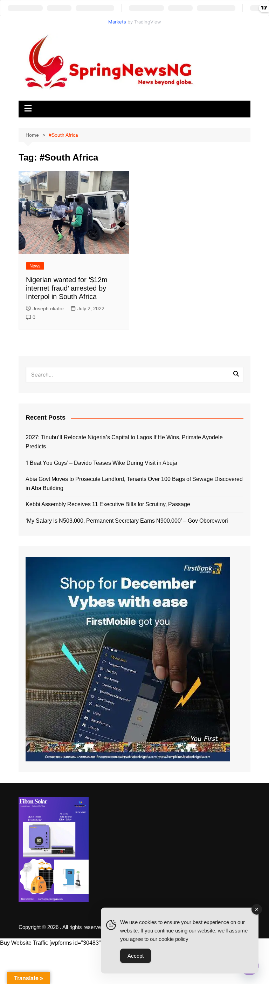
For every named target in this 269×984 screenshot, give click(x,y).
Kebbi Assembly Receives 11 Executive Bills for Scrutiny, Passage (108, 504)
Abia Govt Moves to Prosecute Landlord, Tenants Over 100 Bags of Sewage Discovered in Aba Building (134, 483)
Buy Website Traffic (24, 943)
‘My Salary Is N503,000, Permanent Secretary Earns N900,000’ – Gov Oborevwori (127, 521)
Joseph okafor (48, 308)
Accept (135, 956)
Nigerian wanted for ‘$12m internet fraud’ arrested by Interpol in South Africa (67, 288)
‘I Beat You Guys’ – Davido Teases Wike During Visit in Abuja (101, 463)
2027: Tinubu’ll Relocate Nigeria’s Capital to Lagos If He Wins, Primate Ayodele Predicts (124, 441)
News (35, 266)
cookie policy (173, 939)
